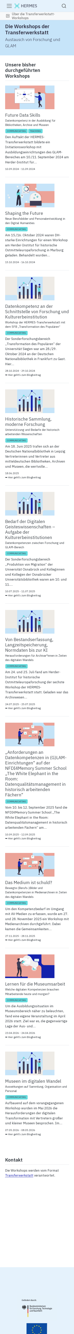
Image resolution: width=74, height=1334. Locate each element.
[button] (7, 16)
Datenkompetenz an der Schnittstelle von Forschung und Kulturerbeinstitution (37, 311)
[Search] (64, 6)
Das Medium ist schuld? (28, 882)
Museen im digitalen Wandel (33, 1081)
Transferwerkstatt (19, 1175)
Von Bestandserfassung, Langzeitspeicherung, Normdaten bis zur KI (29, 645)
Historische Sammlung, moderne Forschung (28, 421)
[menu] (9, 6)
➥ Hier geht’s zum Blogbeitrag (23, 375)
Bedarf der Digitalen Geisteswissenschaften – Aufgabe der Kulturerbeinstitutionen (30, 529)
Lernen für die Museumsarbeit (35, 984)
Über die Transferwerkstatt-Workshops (33, 16)
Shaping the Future (24, 213)
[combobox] (64, 6)
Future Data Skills (22, 115)
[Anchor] (33, 75)
